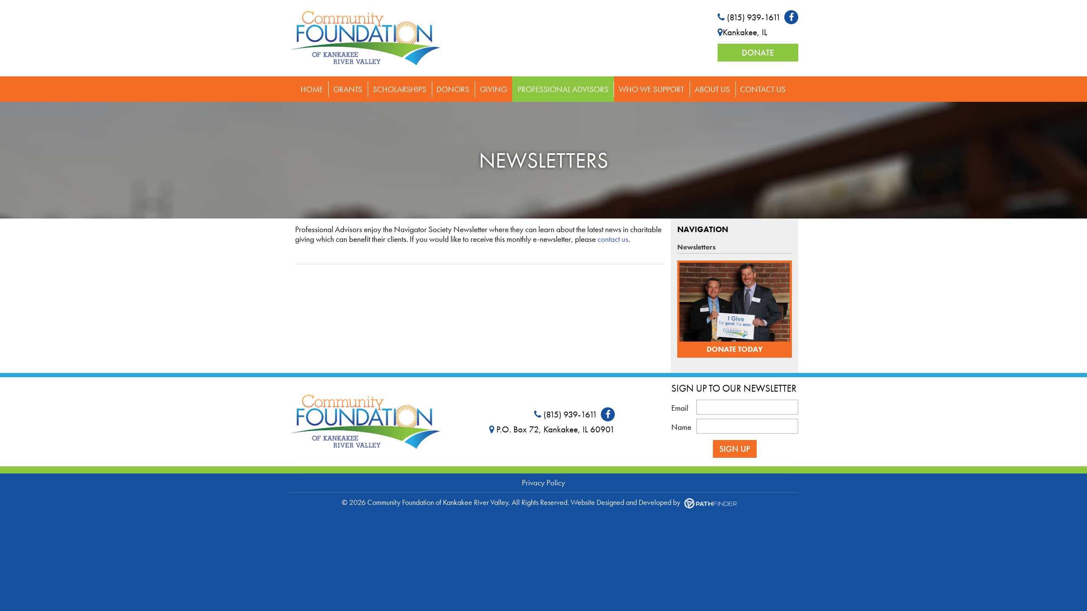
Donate (758, 52)
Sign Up (734, 448)
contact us (612, 239)
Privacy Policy (543, 483)
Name (681, 427)
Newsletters (696, 247)
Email (679, 408)
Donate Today (735, 349)
